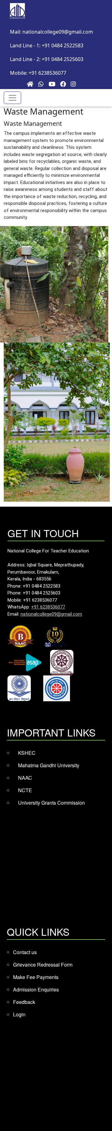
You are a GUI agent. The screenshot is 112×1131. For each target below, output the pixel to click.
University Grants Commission (51, 802)
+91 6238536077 (48, 607)
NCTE (25, 790)
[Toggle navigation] (12, 98)
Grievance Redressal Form (42, 964)
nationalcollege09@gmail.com (51, 614)
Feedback (24, 1002)
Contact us (25, 952)
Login (19, 1014)
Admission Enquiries (36, 989)
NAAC (25, 777)
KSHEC (26, 752)
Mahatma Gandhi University (48, 765)
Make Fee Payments (35, 977)
